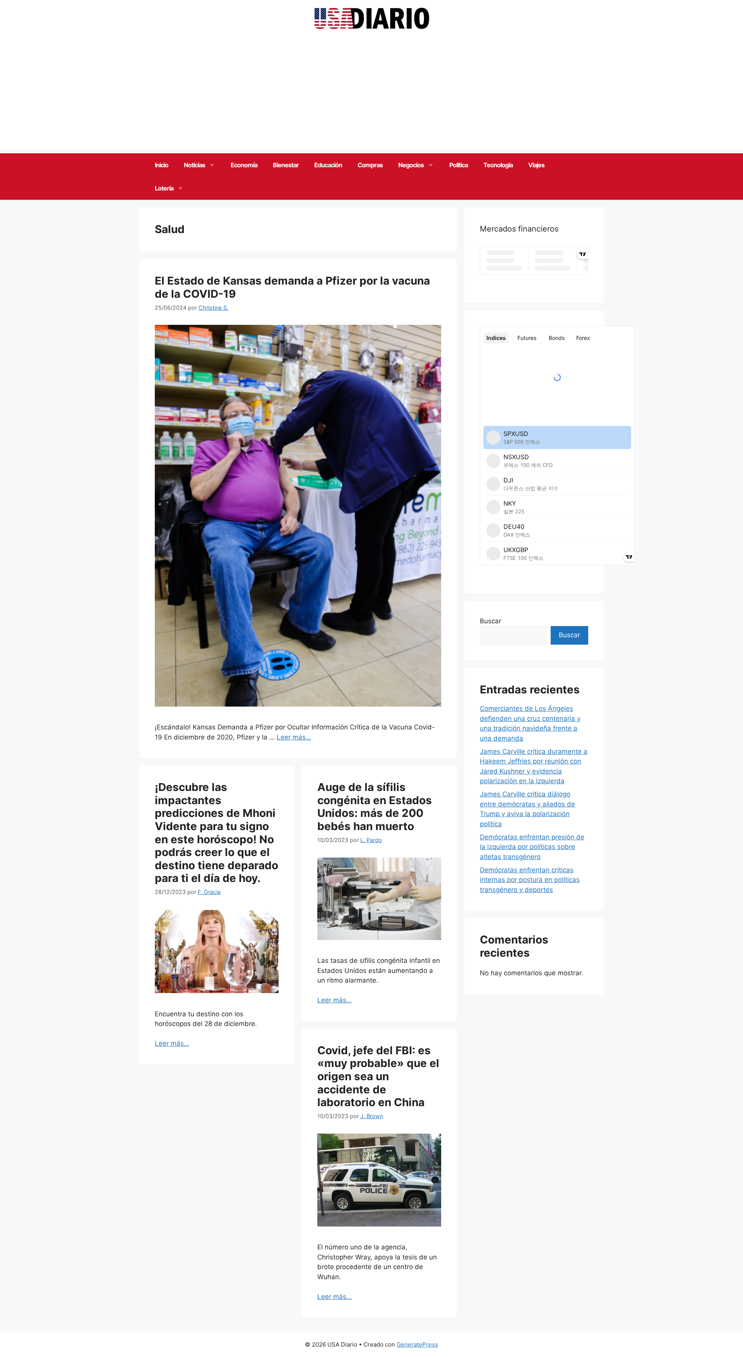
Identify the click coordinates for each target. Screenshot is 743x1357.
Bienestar (286, 165)
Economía (244, 165)
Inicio (161, 165)
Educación (328, 165)
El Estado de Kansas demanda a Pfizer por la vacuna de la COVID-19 (292, 287)
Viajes (536, 165)
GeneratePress (417, 1344)
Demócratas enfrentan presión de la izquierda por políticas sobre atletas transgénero (532, 847)
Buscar (490, 621)
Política (458, 165)
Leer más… (294, 737)
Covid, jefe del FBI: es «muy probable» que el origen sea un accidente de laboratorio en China (378, 1076)
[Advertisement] (371, 95)
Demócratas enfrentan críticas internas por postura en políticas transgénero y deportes (530, 880)
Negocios (411, 165)
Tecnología (498, 165)
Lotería (164, 188)
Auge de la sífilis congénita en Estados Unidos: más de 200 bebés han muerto (374, 807)
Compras (370, 165)
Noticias (194, 165)
